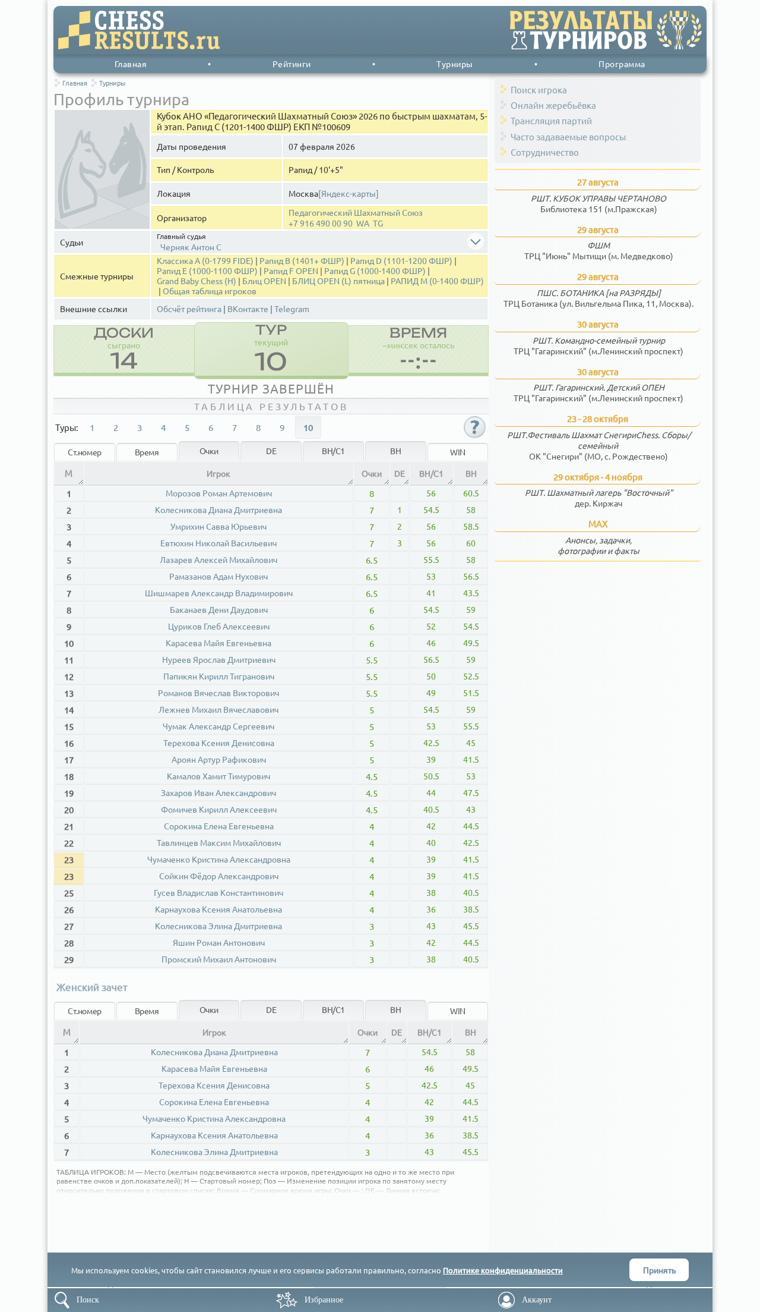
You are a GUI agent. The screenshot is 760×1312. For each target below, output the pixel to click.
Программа (621, 63)
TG (378, 223)
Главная (131, 63)
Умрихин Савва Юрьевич (218, 526)
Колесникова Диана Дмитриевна (218, 509)
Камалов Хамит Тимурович (218, 775)
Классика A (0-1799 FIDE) (205, 261)
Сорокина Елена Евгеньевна (219, 825)
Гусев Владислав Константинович (218, 892)
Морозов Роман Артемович (219, 492)
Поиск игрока (539, 89)
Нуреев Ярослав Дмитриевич (219, 659)
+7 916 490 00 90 (321, 223)
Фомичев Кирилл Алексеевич (219, 809)
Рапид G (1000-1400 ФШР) (375, 271)
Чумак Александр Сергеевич (218, 726)
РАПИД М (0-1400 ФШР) (437, 281)
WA (362, 223)
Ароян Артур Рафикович (219, 759)
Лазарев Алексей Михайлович (218, 559)
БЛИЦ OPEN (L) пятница (338, 281)
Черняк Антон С (190, 246)
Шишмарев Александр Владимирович (219, 592)
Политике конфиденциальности (503, 1270)
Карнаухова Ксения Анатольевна (218, 909)
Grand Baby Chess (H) (196, 281)
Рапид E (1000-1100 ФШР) (207, 271)
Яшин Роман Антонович (219, 942)
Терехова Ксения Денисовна (218, 742)
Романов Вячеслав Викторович (218, 692)
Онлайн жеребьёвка (553, 105)
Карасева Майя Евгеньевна (218, 642)
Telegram (291, 309)
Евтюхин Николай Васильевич (218, 542)
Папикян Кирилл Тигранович (218, 676)
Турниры (454, 63)
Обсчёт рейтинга (189, 309)
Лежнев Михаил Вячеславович (218, 709)
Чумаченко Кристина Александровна (218, 859)
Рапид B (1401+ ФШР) (301, 261)
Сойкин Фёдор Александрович (218, 875)
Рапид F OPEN (291, 271)
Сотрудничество (545, 152)
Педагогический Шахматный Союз (356, 212)
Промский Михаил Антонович (219, 959)
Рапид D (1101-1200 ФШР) (401, 261)
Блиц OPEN (264, 281)
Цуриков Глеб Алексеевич (219, 626)
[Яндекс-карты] (348, 193)
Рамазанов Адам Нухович (218, 576)
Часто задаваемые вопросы (568, 136)
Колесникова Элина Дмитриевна (218, 925)
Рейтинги (292, 63)
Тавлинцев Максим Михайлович (219, 842)
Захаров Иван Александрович (218, 792)
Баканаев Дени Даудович (219, 609)
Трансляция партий (551, 120)
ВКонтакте (247, 309)
